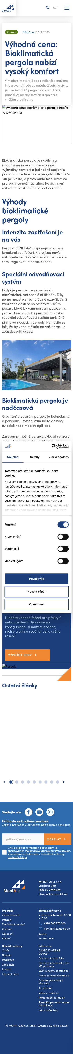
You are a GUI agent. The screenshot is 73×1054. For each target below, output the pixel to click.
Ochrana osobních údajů (54, 975)
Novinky (7, 955)
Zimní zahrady (11, 915)
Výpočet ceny (20, 655)
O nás (5, 950)
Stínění (6, 938)
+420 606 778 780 (55, 923)
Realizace (8, 959)
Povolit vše (36, 578)
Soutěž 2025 (46, 938)
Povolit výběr (37, 591)
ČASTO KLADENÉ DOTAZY (49, 952)
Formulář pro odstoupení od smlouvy (54, 1004)
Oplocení (7, 933)
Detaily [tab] (35, 457)
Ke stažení (45, 988)
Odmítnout (36, 604)
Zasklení (7, 929)
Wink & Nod (60, 1026)
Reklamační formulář (52, 997)
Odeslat (54, 839)
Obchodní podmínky (51, 958)
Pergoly (6, 919)
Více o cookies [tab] (59, 457)
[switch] (63, 537)
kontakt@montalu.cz (57, 928)
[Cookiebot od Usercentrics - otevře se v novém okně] (52, 446)
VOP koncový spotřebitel (54, 970)
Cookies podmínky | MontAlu (51, 982)
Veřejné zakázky (49, 992)
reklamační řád (48, 1010)
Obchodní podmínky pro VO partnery (54, 964)
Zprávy (11, 32)
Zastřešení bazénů (13, 924)
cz (55, 7)
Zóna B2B (8, 964)
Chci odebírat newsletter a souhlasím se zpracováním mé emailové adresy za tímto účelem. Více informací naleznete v (39, 852)
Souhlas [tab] (12, 457)
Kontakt (7, 969)
